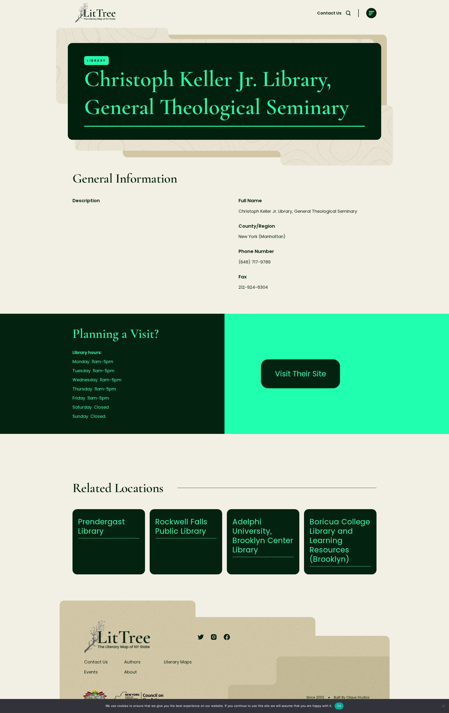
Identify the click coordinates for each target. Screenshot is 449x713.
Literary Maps (178, 662)
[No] (443, 706)
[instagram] (213, 637)
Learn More (108, 541)
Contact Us (329, 13)
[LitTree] (94, 13)
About (130, 672)
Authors (132, 662)
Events (91, 672)
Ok (339, 706)
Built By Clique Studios (351, 697)
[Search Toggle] (348, 13)
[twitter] (200, 637)
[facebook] (227, 637)
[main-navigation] (371, 13)
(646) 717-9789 (255, 262)
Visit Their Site (300, 373)
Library (96, 60)
